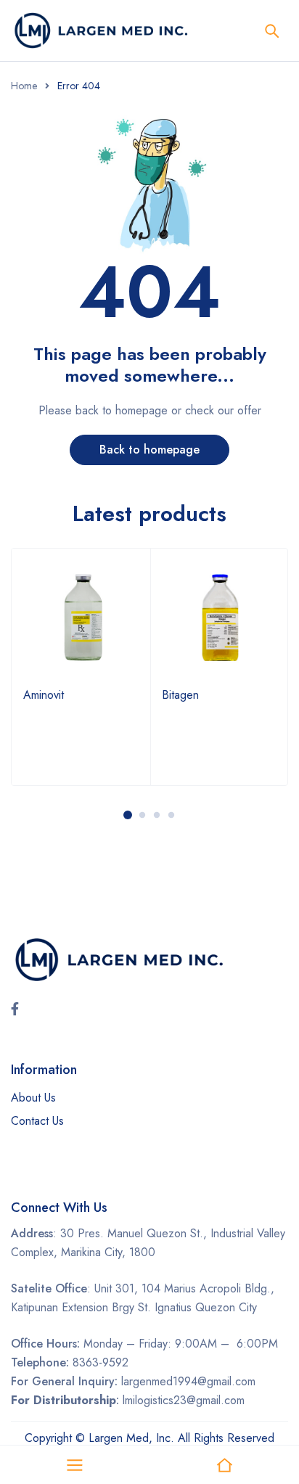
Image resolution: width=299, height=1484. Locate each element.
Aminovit (43, 694)
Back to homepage (149, 449)
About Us (33, 1097)
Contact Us (37, 1120)
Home (24, 85)
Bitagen (180, 694)
